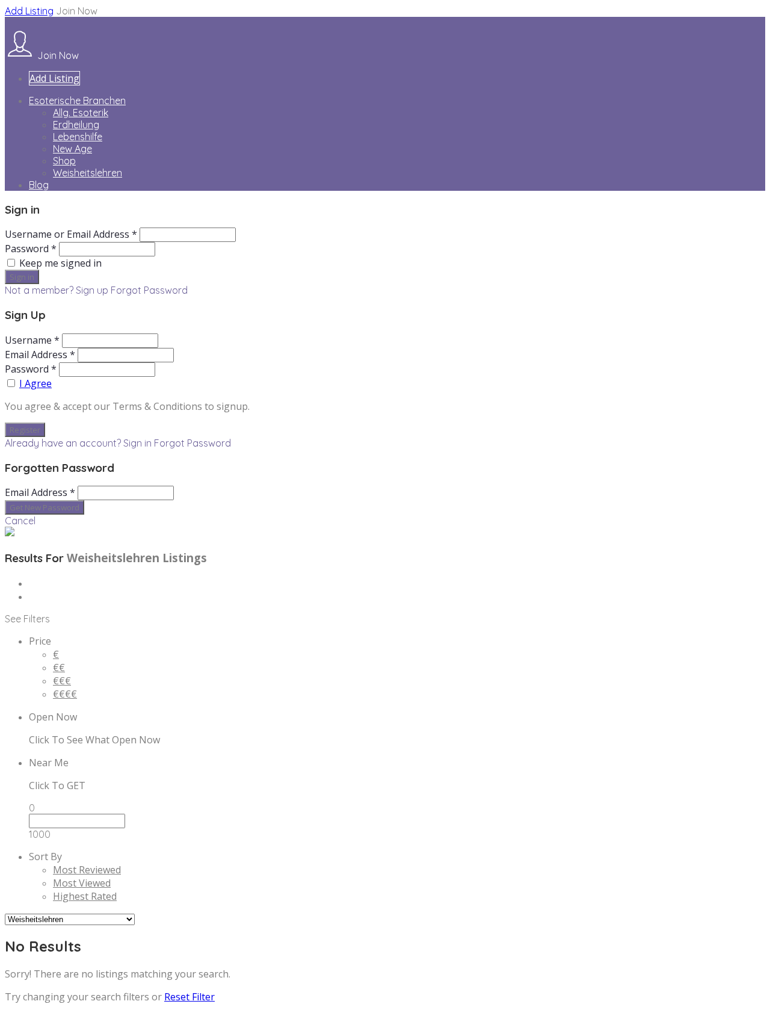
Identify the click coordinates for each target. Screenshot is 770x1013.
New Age (72, 149)
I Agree (35, 383)
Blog (39, 185)
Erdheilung (76, 125)
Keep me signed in (60, 263)
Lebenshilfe (77, 137)
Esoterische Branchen (77, 100)
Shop (64, 161)
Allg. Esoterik (80, 113)
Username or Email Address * (71, 234)
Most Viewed (82, 883)
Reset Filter (189, 996)
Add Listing (29, 11)
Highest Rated (85, 896)
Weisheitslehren (87, 173)
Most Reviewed (87, 869)
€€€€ (65, 694)
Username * (32, 340)
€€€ (62, 680)
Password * (31, 248)
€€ (59, 667)
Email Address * (40, 354)
